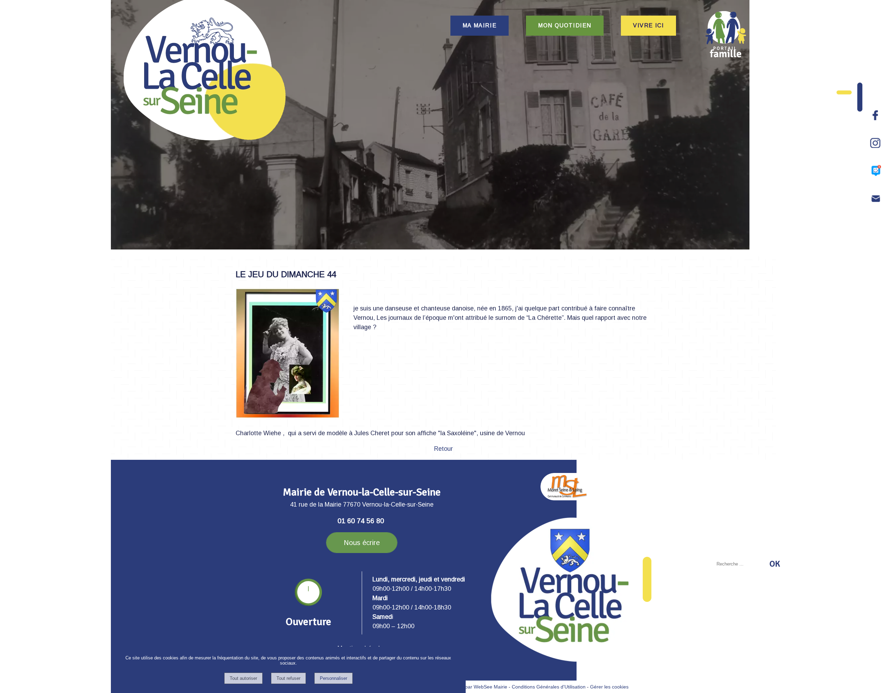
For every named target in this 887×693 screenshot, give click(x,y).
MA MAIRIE (480, 25)
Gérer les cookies (609, 687)
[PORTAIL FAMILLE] (725, 34)
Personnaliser (333, 678)
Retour (443, 448)
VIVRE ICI (648, 25)
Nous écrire (362, 542)
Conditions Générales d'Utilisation (549, 687)
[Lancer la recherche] (775, 564)
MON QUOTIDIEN (564, 25)
